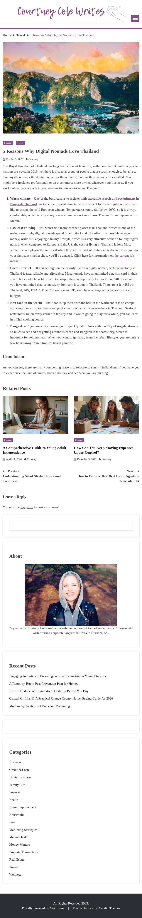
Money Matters (19, 844)
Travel (20, 143)
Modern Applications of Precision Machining (39, 706)
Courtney (33, 159)
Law (12, 822)
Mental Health (18, 837)
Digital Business (20, 777)
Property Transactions (23, 852)
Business (15, 762)
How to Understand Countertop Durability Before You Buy (49, 691)
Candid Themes (109, 908)
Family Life (17, 785)
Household (16, 815)
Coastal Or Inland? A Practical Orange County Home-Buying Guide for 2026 (61, 698)
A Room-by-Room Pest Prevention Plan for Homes (43, 683)
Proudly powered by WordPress (43, 908)
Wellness (15, 874)
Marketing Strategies (23, 830)
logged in (27, 507)
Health (13, 800)
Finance (7, 143)
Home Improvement (22, 807)
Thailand (106, 367)
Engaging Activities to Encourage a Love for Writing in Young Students (57, 676)
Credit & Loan (19, 770)
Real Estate (16, 859)
